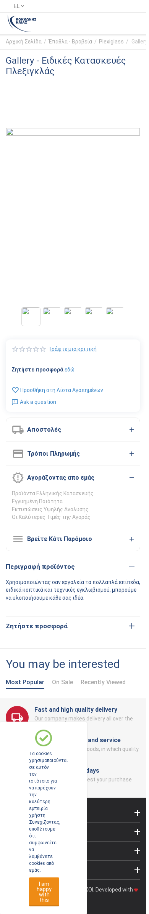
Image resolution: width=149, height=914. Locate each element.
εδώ (69, 370)
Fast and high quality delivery (75, 709)
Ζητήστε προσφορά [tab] (37, 626)
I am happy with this (44, 892)
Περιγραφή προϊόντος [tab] (40, 566)
